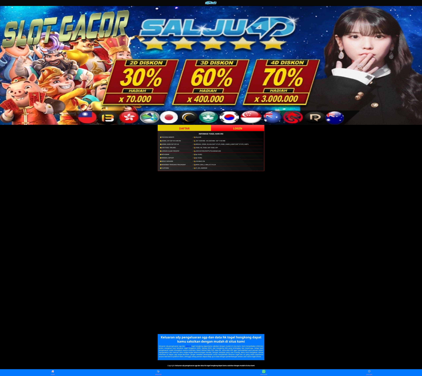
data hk (188, 346)
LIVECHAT (369, 374)
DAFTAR (184, 128)
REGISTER (158, 374)
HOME (53, 374)
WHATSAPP (263, 374)
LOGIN (237, 128)
